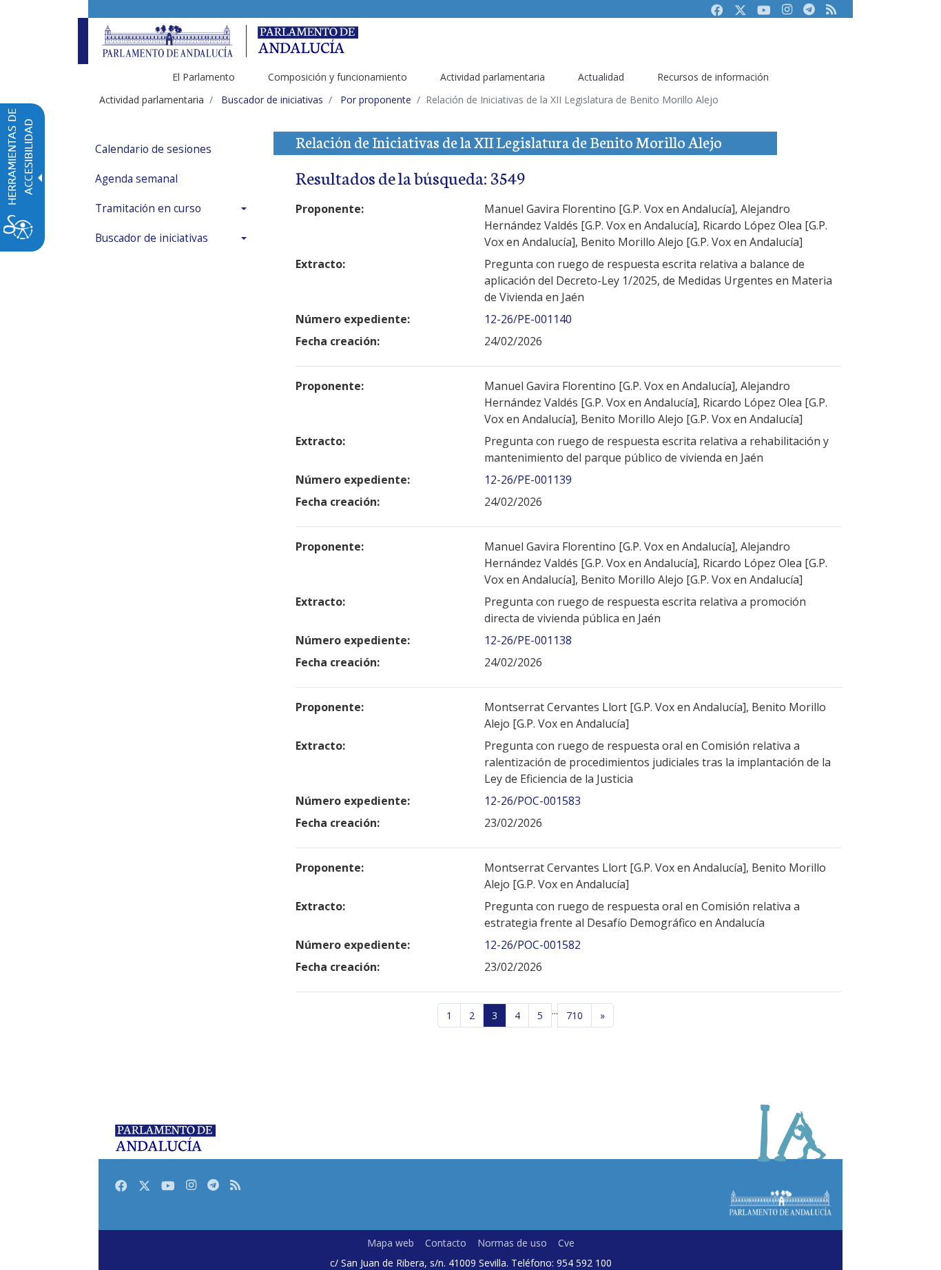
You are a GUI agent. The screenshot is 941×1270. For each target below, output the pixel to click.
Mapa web (390, 1242)
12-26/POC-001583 (532, 800)
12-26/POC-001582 (532, 944)
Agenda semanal (136, 179)
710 (574, 1015)
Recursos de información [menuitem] (713, 76)
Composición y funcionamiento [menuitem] (337, 76)
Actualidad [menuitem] (601, 76)
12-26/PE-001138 (528, 640)
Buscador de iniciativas (151, 238)
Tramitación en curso (148, 208)
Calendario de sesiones (153, 149)
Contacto (445, 1242)
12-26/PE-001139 (528, 479)
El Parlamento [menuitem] (203, 76)
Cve (566, 1242)
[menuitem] (174, 149)
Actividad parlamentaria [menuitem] (492, 76)
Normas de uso (512, 1242)
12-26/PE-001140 (528, 319)
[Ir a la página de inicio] (167, 41)
